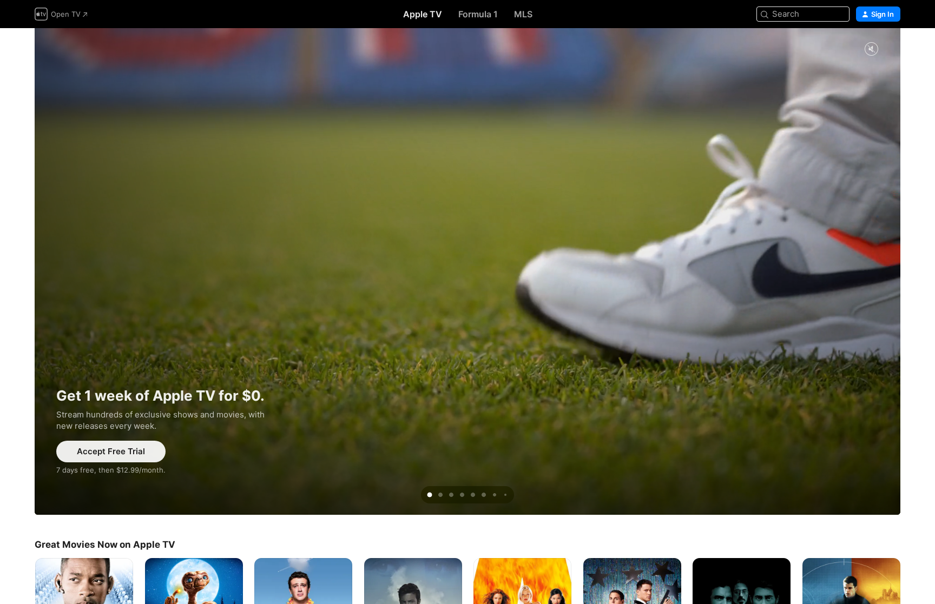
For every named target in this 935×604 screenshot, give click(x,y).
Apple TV (422, 14)
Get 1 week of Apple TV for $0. (467, 271)
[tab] (429, 494)
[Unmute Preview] (871, 49)
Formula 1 (478, 14)
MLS (523, 14)
